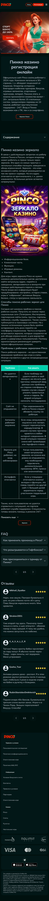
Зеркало (24, 523)
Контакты (7, 783)
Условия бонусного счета (12, 777)
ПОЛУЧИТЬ (10, 38)
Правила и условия (12, 743)
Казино (8, 807)
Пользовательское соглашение (15, 748)
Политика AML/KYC (10, 765)
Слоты (5, 818)
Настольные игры (10, 829)
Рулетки (6, 824)
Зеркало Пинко (24, 117)
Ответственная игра (11, 760)
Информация (10, 772)
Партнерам (7, 794)
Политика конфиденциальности (15, 754)
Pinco (5, 812)
